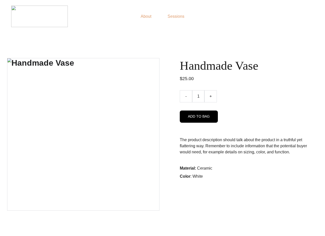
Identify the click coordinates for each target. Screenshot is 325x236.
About (146, 16)
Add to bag (199, 116)
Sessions (176, 16)
